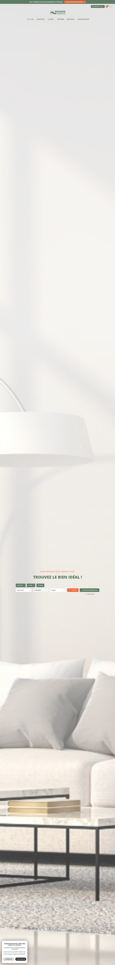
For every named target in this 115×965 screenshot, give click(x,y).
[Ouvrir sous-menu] (45, 19)
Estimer (40, 585)
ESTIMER (60, 19)
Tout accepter (21, 959)
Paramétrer (8, 959)
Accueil (30, 19)
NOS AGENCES (83, 19)
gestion (70, 19)
